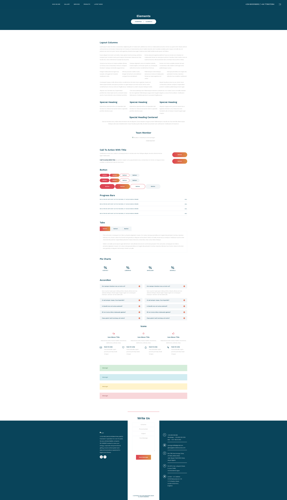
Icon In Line (108, 347)
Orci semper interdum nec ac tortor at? (113, 286)
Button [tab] (105, 229)
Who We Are (56, 4)
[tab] (121, 286)
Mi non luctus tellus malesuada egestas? (114, 312)
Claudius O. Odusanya (139, 141)
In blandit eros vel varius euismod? (112, 306)
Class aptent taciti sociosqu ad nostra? (113, 318)
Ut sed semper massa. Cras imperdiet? (113, 300)
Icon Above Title (114, 337)
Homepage (138, 21)
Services (77, 4)
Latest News (98, 4)
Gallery (67, 4)
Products (87, 4)
